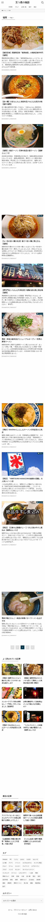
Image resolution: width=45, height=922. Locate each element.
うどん (16, 859)
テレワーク (26, 866)
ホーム (10, 910)
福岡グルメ (23, 879)
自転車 (38, 879)
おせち (22, 859)
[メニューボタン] (2, 2)
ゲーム (11, 866)
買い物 (26, 883)
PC (11, 859)
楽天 (39, 876)
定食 (17, 876)
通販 (31, 883)
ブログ (4, 869)
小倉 (22, 876)
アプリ (11, 863)
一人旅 (31, 873)
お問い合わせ (33, 910)
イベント (17, 863)
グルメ (4, 866)
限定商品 (37, 883)
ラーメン (13, 873)
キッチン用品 (38, 863)
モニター (17, 869)
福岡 (16, 879)
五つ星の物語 (22, 2)
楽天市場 (5, 879)
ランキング (6, 873)
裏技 (4, 883)
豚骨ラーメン (17, 883)
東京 (34, 876)
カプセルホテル (27, 863)
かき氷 (28, 859)
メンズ (11, 869)
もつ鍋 (4, 863)
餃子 (4, 886)
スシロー (17, 866)
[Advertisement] (22, 192)
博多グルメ (6, 876)
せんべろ (35, 859)
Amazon (5, 859)
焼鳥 (11, 879)
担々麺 (28, 876)
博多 (36, 873)
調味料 (9, 883)
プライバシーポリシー (20, 910)
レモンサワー (22, 873)
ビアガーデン (35, 866)
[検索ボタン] (42, 2)
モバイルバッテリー (28, 869)
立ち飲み (31, 879)
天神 (12, 876)
